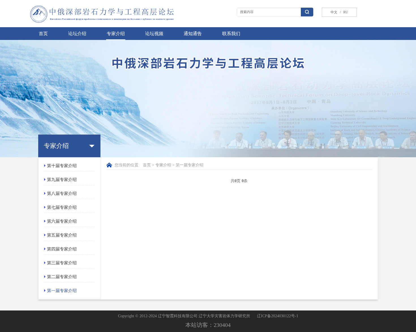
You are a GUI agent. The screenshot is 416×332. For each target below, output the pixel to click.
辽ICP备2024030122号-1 (277, 316)
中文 (334, 12)
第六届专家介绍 (62, 221)
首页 (43, 33)
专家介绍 (116, 33)
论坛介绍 (77, 33)
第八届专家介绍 (62, 193)
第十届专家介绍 (62, 165)
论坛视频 (154, 33)
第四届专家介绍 (62, 249)
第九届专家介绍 (62, 179)
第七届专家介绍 (62, 207)
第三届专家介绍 (62, 263)
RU (201, 11)
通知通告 (193, 33)
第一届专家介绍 (62, 290)
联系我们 (231, 33)
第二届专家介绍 (62, 276)
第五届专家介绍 (62, 235)
